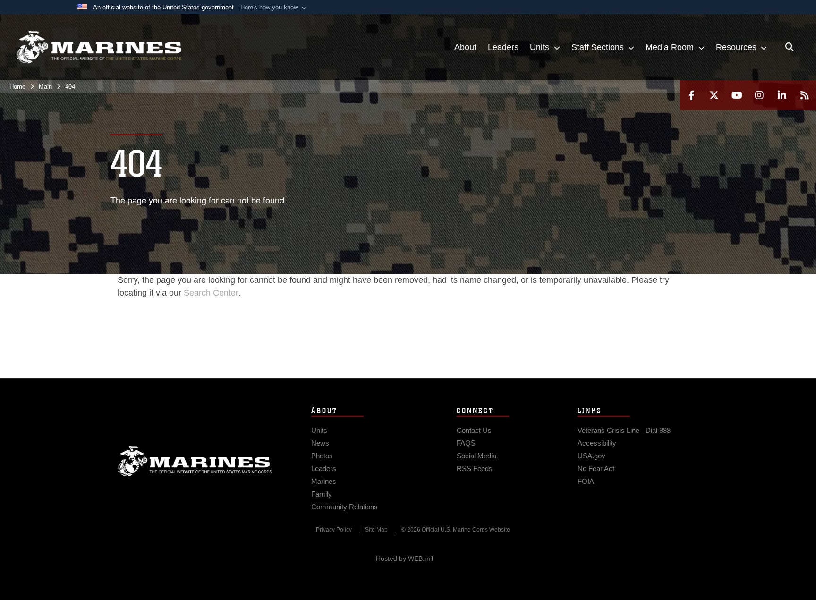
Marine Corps (195, 461)
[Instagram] (759, 95)
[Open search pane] (789, 47)
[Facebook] (691, 95)
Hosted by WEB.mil (404, 558)
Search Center (211, 292)
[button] (274, 7)
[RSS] (804, 95)
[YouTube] (736, 95)
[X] (714, 95)
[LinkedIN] (782, 95)
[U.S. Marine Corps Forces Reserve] (99, 47)
